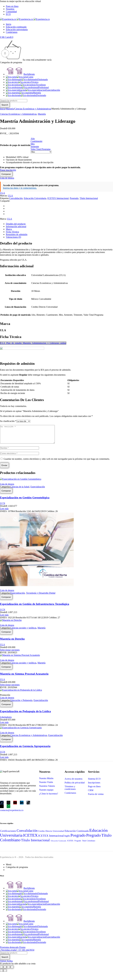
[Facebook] (2, 802)
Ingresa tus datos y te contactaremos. (20, 188)
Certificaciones (8, 830)
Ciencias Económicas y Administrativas (32, 108)
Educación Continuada (77, 830)
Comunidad (11, 11)
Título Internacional (89, 198)
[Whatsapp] (8, 806)
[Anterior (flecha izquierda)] (1, 970)
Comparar (6, 174)
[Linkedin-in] (22, 802)
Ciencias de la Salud (19, 486)
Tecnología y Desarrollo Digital (40, 593)
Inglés (67, 836)
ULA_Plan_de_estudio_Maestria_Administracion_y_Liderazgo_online (33, 343)
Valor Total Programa (40, 149)
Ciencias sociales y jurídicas (23, 628)
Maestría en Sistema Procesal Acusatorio (24, 673)
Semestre (35, 146)
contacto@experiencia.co (11, 810)
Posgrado (74, 198)
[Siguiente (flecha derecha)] (5, 970)
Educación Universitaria (35, 198)
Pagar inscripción (8, 170)
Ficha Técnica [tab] (12, 232)
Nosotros (10, 9)
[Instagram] (8, 802)
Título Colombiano (88, 841)
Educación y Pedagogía (21, 700)
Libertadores (6, 717)
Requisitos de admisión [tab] (16, 234)
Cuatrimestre (36, 141)
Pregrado (93, 835)
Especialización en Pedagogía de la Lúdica (25, 711)
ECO (8, 14)
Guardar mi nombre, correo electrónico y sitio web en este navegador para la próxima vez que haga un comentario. (57, 459)
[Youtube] (15, 802)
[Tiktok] (28, 802)
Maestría (10, 108)
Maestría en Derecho (12, 638)
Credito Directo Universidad (51, 831)
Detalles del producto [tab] (16, 224)
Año (33, 138)
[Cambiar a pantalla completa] (5, 967)
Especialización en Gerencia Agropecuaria (25, 746)
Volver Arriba (6, 961)
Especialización (37, 486)
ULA (2, 193)
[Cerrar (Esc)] (12, 967)
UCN (2, 503)
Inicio (2, 108)
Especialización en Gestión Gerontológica (24, 497)
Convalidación (16, 198)
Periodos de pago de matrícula (15, 145)
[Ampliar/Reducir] (1, 967)
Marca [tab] (9, 229)
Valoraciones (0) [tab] (13, 237)
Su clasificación (8, 421)
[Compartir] (8, 967)
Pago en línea (12, 6)
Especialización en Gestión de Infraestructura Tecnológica (34, 604)
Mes (33, 144)
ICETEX (30, 835)
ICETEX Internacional (58, 198)
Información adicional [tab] (16, 226)
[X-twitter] (2, 806)
